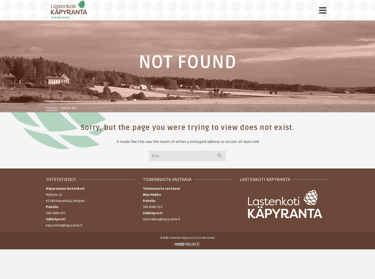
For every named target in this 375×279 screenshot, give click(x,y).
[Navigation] (322, 10)
